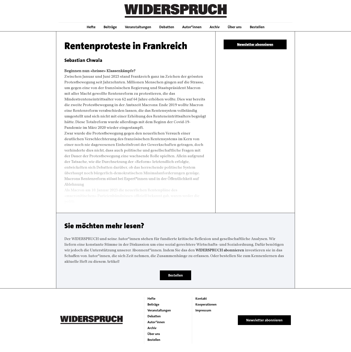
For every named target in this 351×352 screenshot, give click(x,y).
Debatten (166, 27)
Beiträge (110, 27)
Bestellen (257, 27)
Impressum (203, 310)
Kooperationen (206, 304)
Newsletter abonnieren (255, 44)
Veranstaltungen (138, 27)
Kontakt (201, 299)
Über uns (235, 27)
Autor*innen (192, 27)
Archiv (215, 27)
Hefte (91, 27)
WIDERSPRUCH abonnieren (220, 251)
